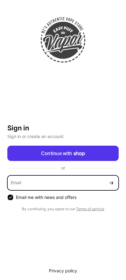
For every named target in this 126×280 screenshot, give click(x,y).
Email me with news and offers (46, 197)
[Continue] (111, 182)
